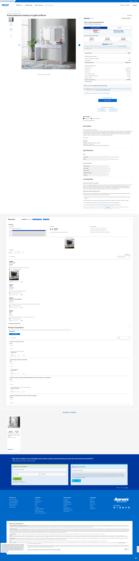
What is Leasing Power (39, 511)
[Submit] (46, 5)
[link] (88, 18)
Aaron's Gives (92, 502)
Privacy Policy (83, 477)
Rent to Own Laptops (13, 504)
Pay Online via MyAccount (39, 508)
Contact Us (37, 502)
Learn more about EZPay (122, 46)
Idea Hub (65, 505)
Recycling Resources (67, 508)
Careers (131, 1)
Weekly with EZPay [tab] (95, 27)
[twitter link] (117, 508)
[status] (53, 460)
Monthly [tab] (120, 27)
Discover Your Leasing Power (40, 513)
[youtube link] (123, 508)
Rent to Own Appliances (13, 502)
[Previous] (6, 433)
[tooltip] (90, 79)
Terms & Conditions (88, 81)
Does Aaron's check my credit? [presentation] (90, 183)
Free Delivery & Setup (67, 504)
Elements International (14, 13)
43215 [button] (108, 93)
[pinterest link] (120, 508)
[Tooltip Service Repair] (99, 118)
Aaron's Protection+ (38, 501)
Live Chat (36, 507)
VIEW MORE (108, 207)
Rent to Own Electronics (13, 501)
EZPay (36, 504)
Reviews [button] (28, 220)
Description (87, 126)
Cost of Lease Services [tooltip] (89, 73)
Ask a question (46, 219)
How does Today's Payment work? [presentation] (91, 191)
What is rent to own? (39, 5)
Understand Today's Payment (118, 32)
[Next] (132, 433)
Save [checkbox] (129, 15)
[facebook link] (114, 508)
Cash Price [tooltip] (87, 71)
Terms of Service (77, 477)
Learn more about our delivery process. (103, 89)
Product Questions (16, 327)
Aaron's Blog (92, 501)
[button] (19, 45)
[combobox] (82, 5)
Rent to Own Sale (12, 505)
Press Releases (92, 508)
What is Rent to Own (38, 510)
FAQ (36, 505)
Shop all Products (12, 507)
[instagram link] (126, 508)
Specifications (88, 150)
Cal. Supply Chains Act (68, 502)
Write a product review (37, 219)
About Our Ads (92, 504)
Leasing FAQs (88, 179)
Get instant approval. (7, 1)
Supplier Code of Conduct (68, 510)
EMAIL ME (17, 479)
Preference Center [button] (4, 551)
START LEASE (107, 100)
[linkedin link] (129, 508)
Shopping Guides (28, 5)
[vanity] (11, 19)
